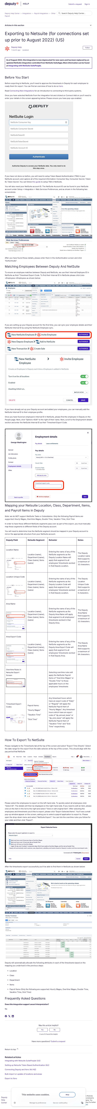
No (55, 1030)
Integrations (26, 13)
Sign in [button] (87, 4)
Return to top (10, 1049)
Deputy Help (16, 47)
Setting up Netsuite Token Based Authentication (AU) (27, 1065)
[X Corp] (9, 1016)
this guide (36, 182)
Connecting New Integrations (22, 91)
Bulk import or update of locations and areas (23, 1074)
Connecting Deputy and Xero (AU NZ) (20, 1069)
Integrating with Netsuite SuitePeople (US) (22, 1061)
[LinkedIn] (13, 1016)
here (61, 86)
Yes (42, 1030)
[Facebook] (6, 1016)
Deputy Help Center (12, 13)
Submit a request (75, 4)
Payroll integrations (41, 13)
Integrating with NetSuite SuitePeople (24, 66)
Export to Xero (11, 1078)
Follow (87, 48)
